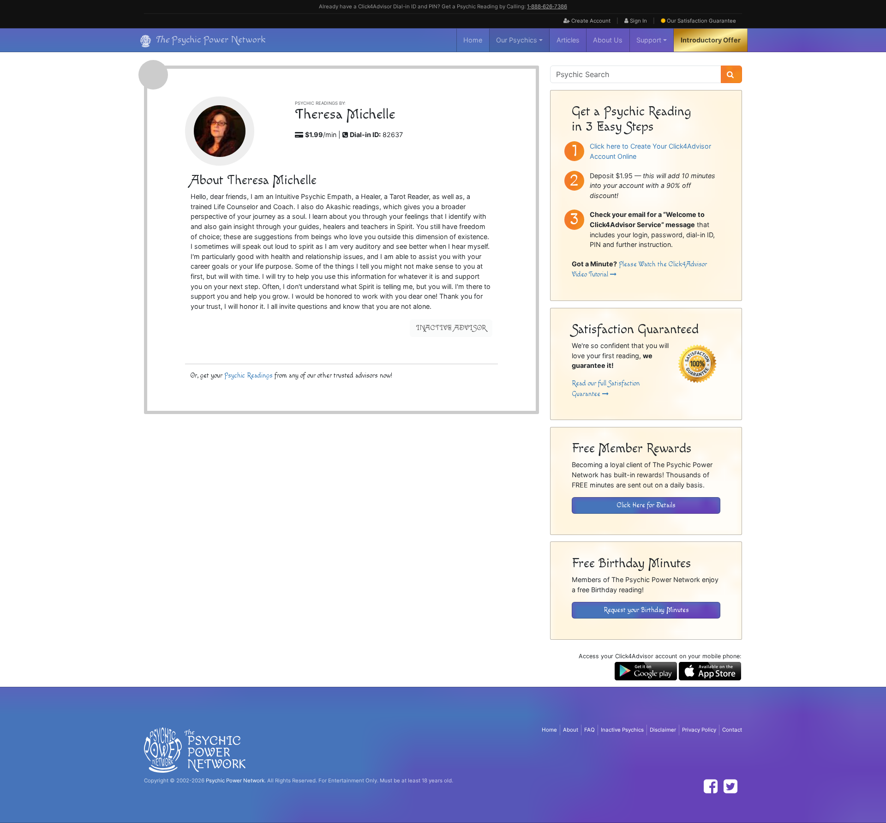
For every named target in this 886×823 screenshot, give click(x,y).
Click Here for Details (646, 505)
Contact (732, 730)
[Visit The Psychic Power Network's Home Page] (194, 749)
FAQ (589, 730)
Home (472, 40)
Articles (568, 40)
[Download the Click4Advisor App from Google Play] (646, 670)
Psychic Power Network (235, 780)
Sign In (638, 21)
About (570, 730)
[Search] (731, 74)
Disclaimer (663, 730)
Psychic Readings (248, 375)
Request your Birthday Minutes (646, 610)
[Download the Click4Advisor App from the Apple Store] (710, 670)
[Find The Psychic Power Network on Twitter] (730, 786)
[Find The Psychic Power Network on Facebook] (711, 786)
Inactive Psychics (622, 730)
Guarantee (701, 21)
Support (648, 40)
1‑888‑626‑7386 (547, 6)
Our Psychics (516, 40)
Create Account (590, 21)
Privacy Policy (699, 730)
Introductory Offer (711, 40)
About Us (608, 40)
